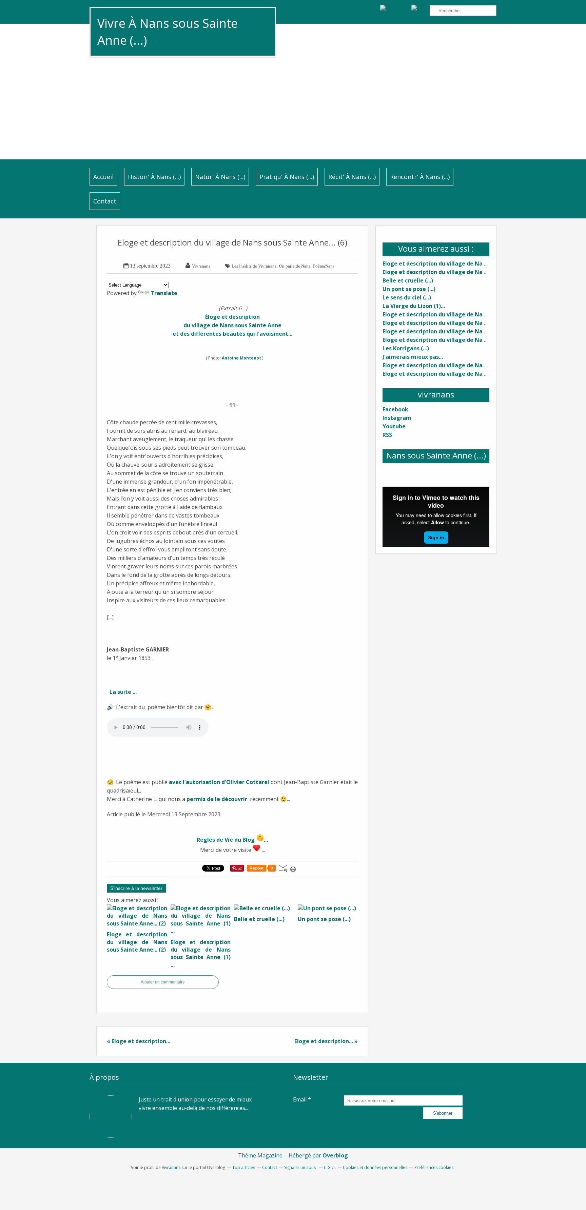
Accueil (103, 177)
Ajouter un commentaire (163, 982)
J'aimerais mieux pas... (413, 356)
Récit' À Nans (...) (352, 177)
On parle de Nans (294, 266)
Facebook (395, 409)
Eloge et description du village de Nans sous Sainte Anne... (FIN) (469, 331)
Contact (104, 201)
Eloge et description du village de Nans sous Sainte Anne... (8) (466, 340)
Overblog (335, 1155)
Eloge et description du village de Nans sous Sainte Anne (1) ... (466, 272)
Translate (164, 293)
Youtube (394, 426)
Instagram (397, 418)
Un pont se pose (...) (409, 289)
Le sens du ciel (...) (407, 297)
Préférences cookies (433, 1167)
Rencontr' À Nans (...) (420, 177)
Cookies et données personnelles (375, 1167)
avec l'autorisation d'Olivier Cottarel (219, 782)
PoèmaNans (323, 266)
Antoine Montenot (242, 358)
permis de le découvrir (217, 799)
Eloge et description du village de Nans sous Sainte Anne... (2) (466, 263)
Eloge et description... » (326, 1041)
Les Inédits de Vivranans (254, 266)
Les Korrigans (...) (406, 348)
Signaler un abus (300, 1167)
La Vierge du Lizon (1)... (414, 306)
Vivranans (171, 1167)
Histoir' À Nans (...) (154, 177)
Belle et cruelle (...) (408, 280)
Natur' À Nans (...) (220, 177)
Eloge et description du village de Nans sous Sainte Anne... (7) (466, 373)
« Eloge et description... (138, 1041)
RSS (387, 434)
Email (300, 1099)
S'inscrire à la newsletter (136, 888)
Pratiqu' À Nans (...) (286, 177)
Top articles (243, 1167)
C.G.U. (330, 1167)
